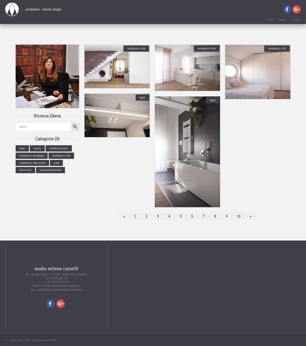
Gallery (282, 20)
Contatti (296, 20)
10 (238, 216)
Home (270, 20)
